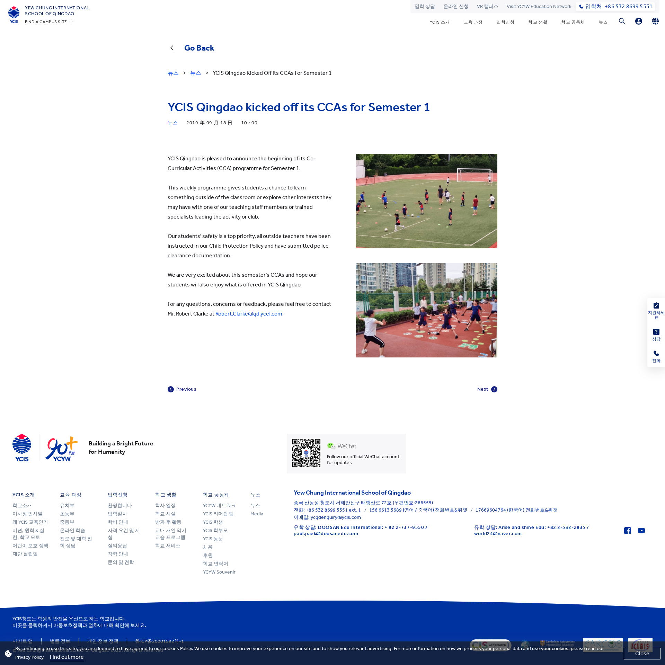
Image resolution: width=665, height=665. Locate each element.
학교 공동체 (573, 22)
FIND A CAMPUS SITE (46, 21)
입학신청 (506, 22)
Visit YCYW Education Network (539, 6)
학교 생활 (538, 22)
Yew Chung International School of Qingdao (57, 10)
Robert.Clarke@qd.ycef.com (248, 313)
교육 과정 (473, 22)
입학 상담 (425, 6)
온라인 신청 (456, 6)
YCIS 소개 (440, 22)
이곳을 (19, 625)
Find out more (67, 657)
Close (642, 653)
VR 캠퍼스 (487, 6)
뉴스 (603, 22)
